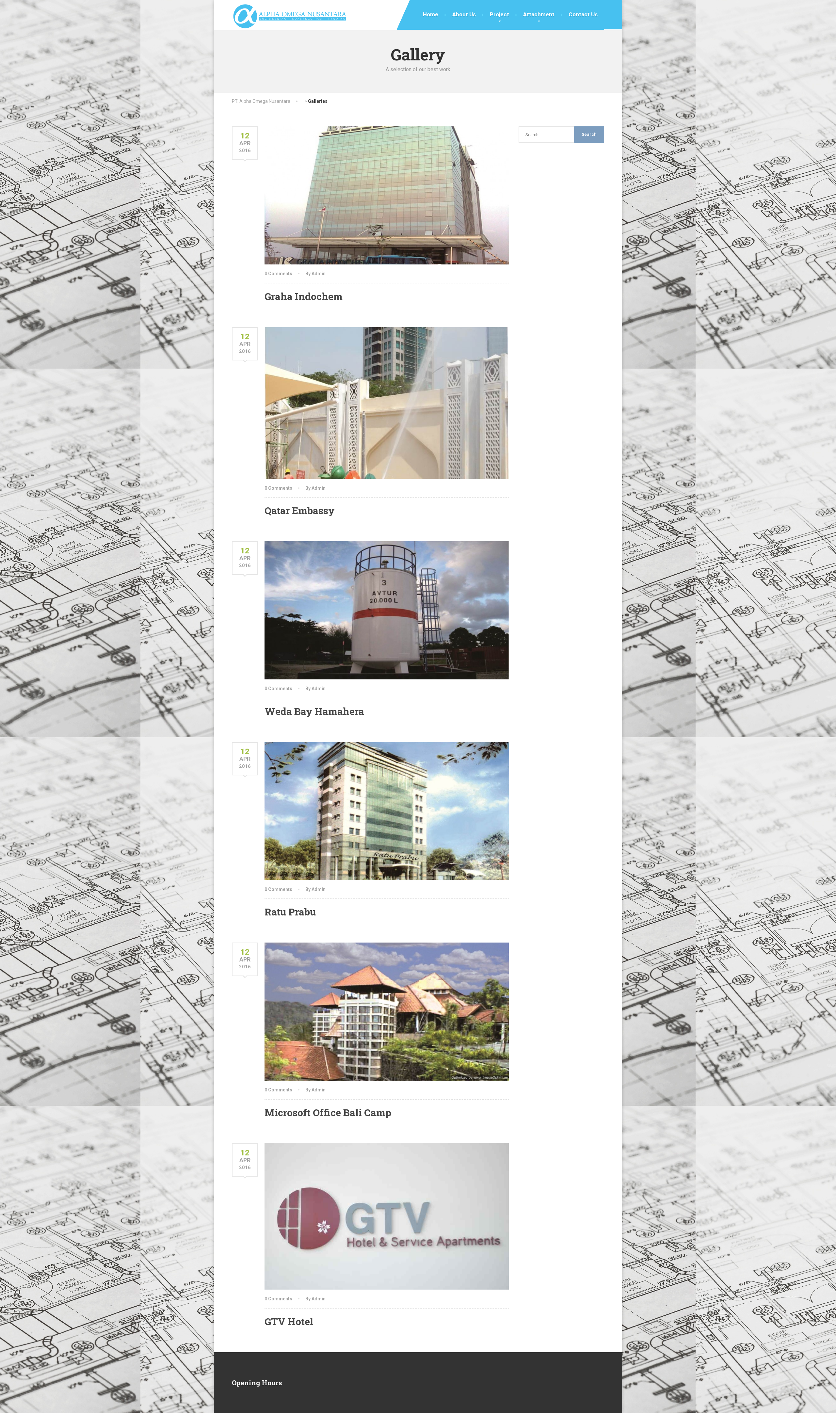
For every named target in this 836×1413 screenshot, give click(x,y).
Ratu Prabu (290, 911)
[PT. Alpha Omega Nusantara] (290, 14)
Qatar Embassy (300, 510)
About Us (464, 14)
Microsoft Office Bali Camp (328, 1112)
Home (430, 14)
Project (499, 14)
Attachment (539, 14)
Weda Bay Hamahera (314, 711)
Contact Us (583, 14)
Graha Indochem (304, 296)
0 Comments (278, 273)
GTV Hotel (289, 1321)
